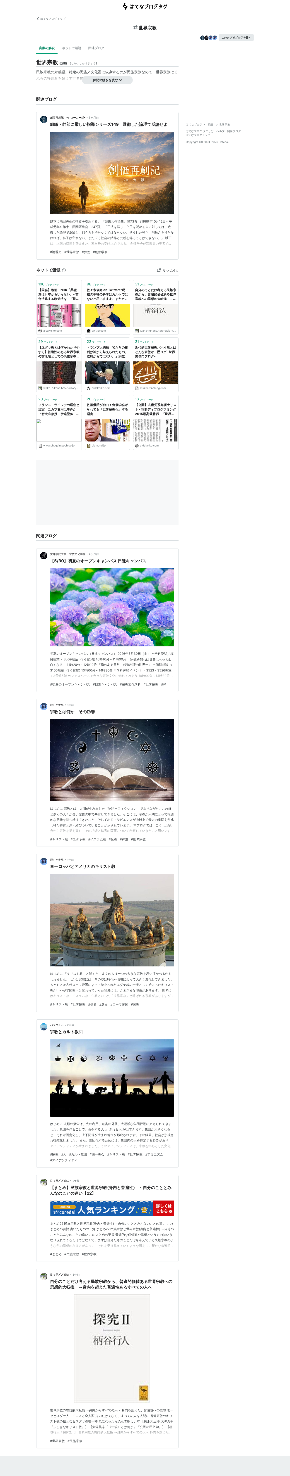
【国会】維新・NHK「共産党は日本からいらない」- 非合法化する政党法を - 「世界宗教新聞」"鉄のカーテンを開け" (58, 294)
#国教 (135, 1004)
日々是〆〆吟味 (59, 1180)
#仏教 (113, 839)
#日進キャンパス (105, 684)
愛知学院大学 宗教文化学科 (67, 554)
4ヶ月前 (94, 554)
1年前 (70, 705)
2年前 (70, 1025)
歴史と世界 (57, 705)
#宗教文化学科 (130, 684)
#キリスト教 (59, 839)
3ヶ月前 (94, 117)
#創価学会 (100, 252)
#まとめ (56, 1254)
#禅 (163, 684)
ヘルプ (220, 131)
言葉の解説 (47, 48)
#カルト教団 (78, 1154)
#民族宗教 (71, 1254)
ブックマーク (48, 284)
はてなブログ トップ (52, 18)
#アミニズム (154, 1154)
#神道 (124, 839)
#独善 (86, 252)
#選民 (103, 1004)
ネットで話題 (71, 48)
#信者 (92, 1004)
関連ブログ (96, 48)
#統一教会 (97, 1154)
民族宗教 (134, 72)
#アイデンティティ (63, 1160)
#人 (63, 1154)
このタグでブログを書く (236, 37)
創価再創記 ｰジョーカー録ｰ (67, 117)
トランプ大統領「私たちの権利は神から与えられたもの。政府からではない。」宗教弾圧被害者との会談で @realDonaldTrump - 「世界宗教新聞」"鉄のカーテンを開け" (107, 352)
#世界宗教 (71, 252)
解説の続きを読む (105, 80)
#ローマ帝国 (119, 1004)
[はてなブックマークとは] (64, 270)
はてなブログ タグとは (200, 131)
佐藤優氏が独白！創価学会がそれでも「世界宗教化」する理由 (107, 409)
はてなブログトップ (198, 135)
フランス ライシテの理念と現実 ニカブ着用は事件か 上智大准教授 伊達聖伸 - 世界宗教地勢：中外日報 (59, 409)
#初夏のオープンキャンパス (70, 684)
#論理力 (56, 252)
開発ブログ (234, 131)
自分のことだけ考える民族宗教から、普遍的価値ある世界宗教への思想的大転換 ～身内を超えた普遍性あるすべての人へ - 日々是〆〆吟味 (155, 294)
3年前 (76, 1274)
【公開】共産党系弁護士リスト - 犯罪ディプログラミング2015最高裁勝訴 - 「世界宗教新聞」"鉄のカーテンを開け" (155, 409)
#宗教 (54, 1154)
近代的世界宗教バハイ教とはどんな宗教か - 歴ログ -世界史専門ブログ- (155, 351)
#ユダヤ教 (78, 839)
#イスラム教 (97, 839)
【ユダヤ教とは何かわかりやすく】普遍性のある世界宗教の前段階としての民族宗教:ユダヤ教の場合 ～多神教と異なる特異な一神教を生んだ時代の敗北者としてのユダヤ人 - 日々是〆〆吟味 (59, 352)
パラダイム (57, 1025)
